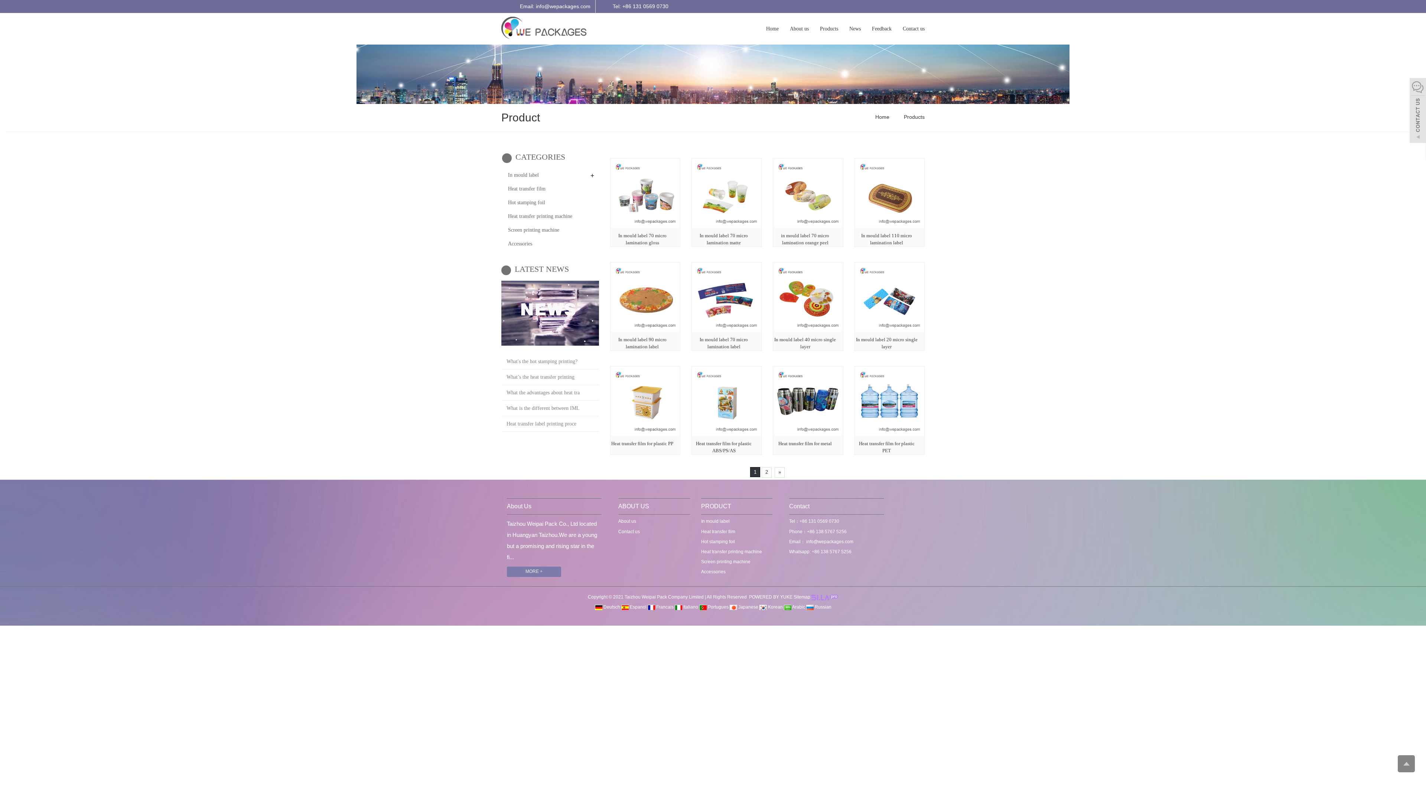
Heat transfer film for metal (805, 443)
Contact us (914, 29)
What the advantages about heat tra (543, 392)
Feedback (882, 29)
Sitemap (802, 597)
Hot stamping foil (526, 202)
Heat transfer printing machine (540, 216)
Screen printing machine (533, 230)
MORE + (534, 571)
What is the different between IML (543, 408)
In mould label (523, 175)
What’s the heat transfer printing (540, 377)
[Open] (1418, 111)
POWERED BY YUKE (771, 597)
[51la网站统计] (824, 597)
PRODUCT (716, 506)
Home (772, 29)
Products (829, 29)
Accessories (520, 244)
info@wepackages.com (829, 541)
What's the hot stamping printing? (542, 361)
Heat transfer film (527, 189)
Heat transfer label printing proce (541, 424)
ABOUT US (633, 506)
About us (799, 29)
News (855, 29)
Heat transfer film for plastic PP (642, 443)
